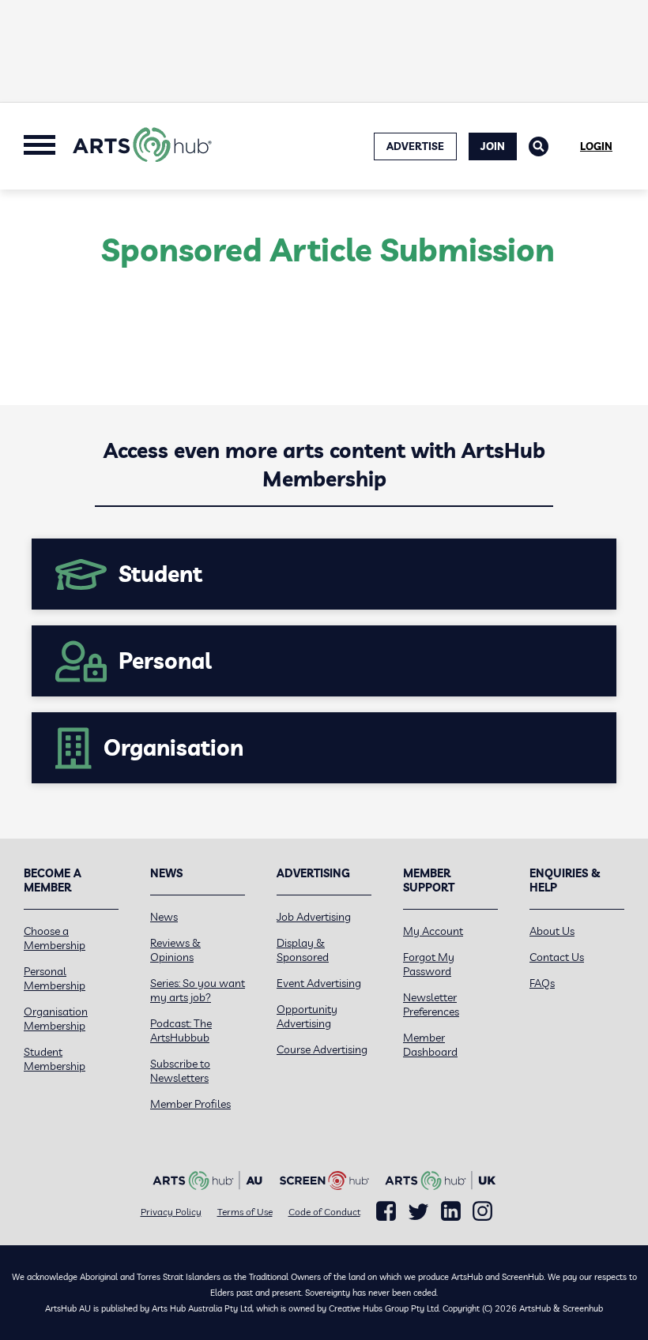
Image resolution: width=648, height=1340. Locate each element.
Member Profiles (190, 1104)
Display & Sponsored (303, 950)
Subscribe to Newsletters (180, 1071)
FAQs (542, 983)
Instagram (482, 1211)
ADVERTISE (415, 146)
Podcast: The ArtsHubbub (181, 1030)
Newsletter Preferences (431, 1004)
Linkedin (451, 1211)
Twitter (418, 1211)
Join (492, 146)
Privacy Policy (171, 1212)
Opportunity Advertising (307, 1016)
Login (596, 146)
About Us (552, 931)
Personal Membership (54, 978)
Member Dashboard (430, 1044)
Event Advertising (319, 983)
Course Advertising (322, 1049)
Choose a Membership (54, 938)
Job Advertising (314, 917)
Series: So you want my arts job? (197, 990)
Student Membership (54, 1059)
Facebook (386, 1211)
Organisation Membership (56, 1018)
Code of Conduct (324, 1212)
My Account (433, 931)
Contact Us (556, 957)
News (164, 917)
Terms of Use (245, 1212)
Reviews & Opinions (175, 950)
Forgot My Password (428, 964)
